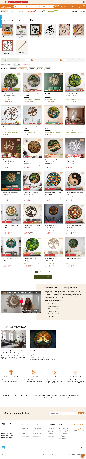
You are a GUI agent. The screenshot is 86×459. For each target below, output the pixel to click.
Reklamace (23, 443)
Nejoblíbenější (13, 68)
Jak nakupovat (47, 443)
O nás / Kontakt (62, 426)
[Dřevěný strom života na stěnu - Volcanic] (53, 214)
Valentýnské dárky (51, 426)
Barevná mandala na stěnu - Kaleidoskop (53, 193)
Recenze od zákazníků (63, 428)
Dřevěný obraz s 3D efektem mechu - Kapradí (74, 94)
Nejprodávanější (23, 68)
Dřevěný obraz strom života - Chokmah (32, 226)
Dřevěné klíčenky (25, 436)
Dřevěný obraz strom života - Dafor (32, 127)
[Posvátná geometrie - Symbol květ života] (11, 148)
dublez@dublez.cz (79, 429)
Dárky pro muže (51, 430)
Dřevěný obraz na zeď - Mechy (30, 259)
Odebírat (81, 413)
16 (49, 271)
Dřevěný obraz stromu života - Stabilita (32, 94)
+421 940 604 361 (78, 424)
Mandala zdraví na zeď (51, 94)
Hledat (56, 6)
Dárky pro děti (51, 431)
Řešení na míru (25, 430)
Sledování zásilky (62, 438)
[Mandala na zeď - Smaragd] (75, 247)
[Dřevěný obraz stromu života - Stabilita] (32, 82)
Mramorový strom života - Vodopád (10, 259)
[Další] (52, 272)
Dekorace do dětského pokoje (38, 430)
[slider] (32, 60)
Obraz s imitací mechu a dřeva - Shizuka (31, 193)
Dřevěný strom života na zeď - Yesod (11, 127)
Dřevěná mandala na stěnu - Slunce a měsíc (11, 193)
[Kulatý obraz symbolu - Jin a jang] (75, 181)
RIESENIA (21, 455)
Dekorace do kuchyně (37, 431)
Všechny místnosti (36, 436)
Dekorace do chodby (37, 433)
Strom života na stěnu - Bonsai (52, 127)
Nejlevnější (39, 68)
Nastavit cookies (62, 443)
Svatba (23, 433)
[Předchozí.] (33, 272)
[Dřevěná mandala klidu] (75, 115)
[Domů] (1, 15)
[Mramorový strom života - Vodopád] (11, 247)
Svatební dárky (51, 433)
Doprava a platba (15, 443)
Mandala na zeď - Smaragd (74, 258)
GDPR (53, 443)
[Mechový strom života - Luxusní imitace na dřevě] (11, 82)
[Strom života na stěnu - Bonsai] (53, 115)
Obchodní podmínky (31, 443)
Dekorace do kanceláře (37, 434)
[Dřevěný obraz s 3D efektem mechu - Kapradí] (75, 82)
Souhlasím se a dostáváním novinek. (65, 415)
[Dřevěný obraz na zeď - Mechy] (32, 247)
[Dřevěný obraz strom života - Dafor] (32, 115)
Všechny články (79, 326)
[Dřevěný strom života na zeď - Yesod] (11, 115)
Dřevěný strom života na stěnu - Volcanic (52, 226)
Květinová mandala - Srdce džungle (10, 226)
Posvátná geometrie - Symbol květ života (9, 160)
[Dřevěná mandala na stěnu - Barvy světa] (75, 214)
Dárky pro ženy (51, 428)
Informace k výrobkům (63, 433)
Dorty (23, 431)
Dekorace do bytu (25, 426)
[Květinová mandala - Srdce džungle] (11, 214)
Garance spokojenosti (5, 443)
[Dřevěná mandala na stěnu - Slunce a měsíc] (11, 181)
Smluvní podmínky (63, 455)
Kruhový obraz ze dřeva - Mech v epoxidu (52, 160)
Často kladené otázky (63, 430)
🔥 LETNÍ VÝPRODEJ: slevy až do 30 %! (18, 2)
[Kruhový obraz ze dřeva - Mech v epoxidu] (53, 148)
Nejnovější (47, 68)
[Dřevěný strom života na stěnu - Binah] (53, 247)
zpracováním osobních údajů (63, 415)
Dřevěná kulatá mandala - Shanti (31, 160)
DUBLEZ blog (62, 436)
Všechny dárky (51, 436)
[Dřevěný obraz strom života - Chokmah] (32, 214)
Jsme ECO (39, 443)
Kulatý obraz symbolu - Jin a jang (74, 193)
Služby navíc (61, 434)
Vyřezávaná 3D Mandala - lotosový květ (73, 160)
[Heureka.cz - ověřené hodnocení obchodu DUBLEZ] (3, 447)
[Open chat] (83, 456)
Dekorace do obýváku (37, 426)
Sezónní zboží (24, 434)
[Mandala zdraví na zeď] (53, 82)
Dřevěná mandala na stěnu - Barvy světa (74, 226)
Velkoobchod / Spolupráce (64, 431)
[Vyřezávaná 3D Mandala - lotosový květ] (75, 148)
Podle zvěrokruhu (51, 434)
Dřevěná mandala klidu (73, 127)
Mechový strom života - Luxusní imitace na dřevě (10, 94)
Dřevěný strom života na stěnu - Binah (52, 259)
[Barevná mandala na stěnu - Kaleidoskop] (53, 181)
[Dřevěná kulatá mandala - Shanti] (32, 148)
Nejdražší (32, 68)
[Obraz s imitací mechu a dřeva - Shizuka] (32, 181)
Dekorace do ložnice (37, 428)
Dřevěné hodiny (25, 428)
